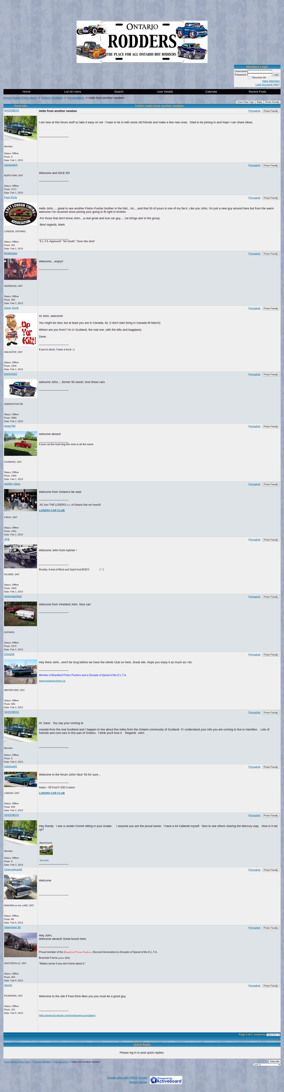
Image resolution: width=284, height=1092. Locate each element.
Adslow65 (10, 766)
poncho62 (10, 374)
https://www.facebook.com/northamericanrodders (67, 1015)
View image (44, 860)
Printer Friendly (272, 102)
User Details (165, 91)
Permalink (254, 110)
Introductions (75, 98)
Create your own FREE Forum (127, 1077)
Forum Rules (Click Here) (20, 98)
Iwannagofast (13, 596)
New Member (271, 81)
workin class (12, 483)
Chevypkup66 (13, 869)
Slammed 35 (12, 927)
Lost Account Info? (268, 84)
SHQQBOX (11, 110)
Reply (259, 102)
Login (276, 74)
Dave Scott (11, 308)
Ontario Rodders (52, 98)
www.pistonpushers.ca (52, 680)
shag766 (9, 426)
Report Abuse (138, 1082)
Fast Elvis (10, 197)
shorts (8, 985)
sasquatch (11, 165)
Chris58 (9, 654)
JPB (7, 539)
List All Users (72, 91)
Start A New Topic (245, 102)
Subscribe (274, 1061)
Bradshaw (10, 253)
